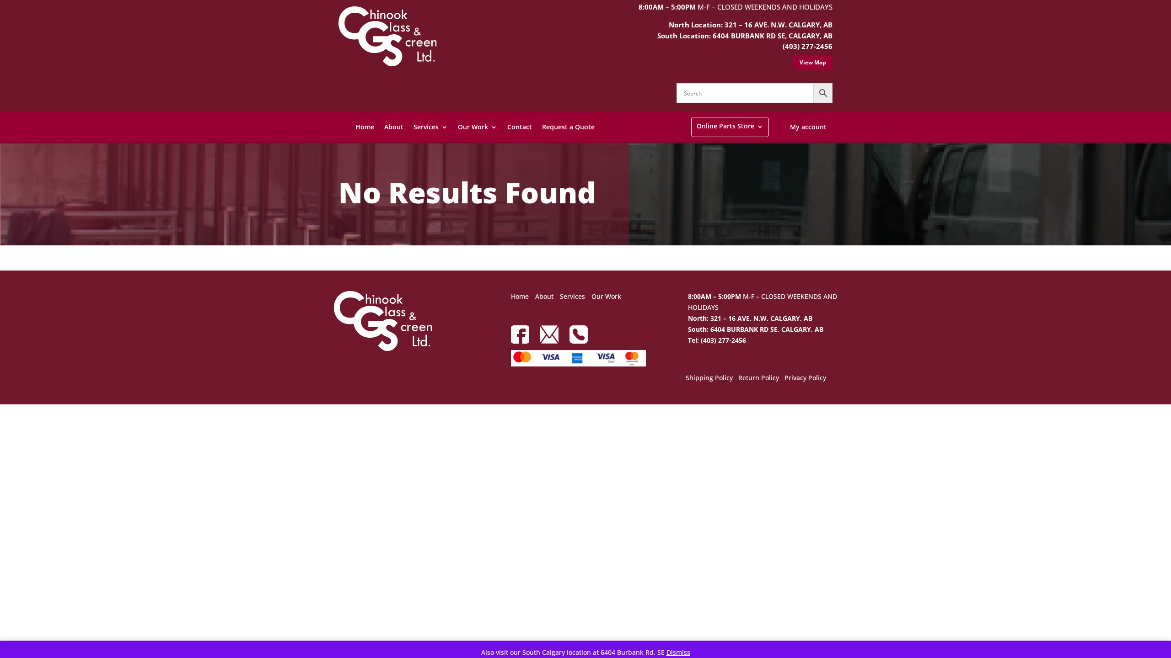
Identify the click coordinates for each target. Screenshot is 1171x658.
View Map (813, 62)
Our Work (473, 126)
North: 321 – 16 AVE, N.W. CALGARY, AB (750, 318)
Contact (519, 126)
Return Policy (758, 378)
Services (426, 126)
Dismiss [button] (678, 652)
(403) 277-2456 (808, 46)
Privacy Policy (805, 378)
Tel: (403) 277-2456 (717, 340)
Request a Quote (568, 126)
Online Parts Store (725, 126)
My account (808, 126)
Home (364, 126)
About (393, 126)
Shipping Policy (709, 378)
